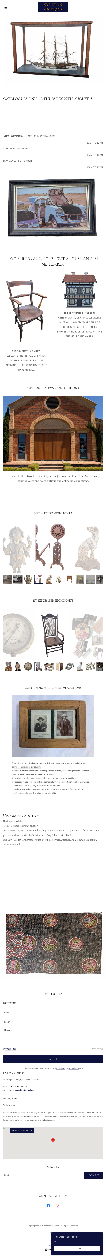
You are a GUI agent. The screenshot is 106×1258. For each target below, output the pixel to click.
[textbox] (53, 1011)
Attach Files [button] (10, 1048)
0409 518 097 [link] (13, 1086)
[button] (10, 7)
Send (53, 1059)
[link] (53, 7)
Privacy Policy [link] (60, 1068)
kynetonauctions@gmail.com (27, 766)
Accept (77, 1248)
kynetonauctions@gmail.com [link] (22, 1090)
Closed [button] (12, 1105)
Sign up (93, 1175)
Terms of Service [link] (74, 1068)
